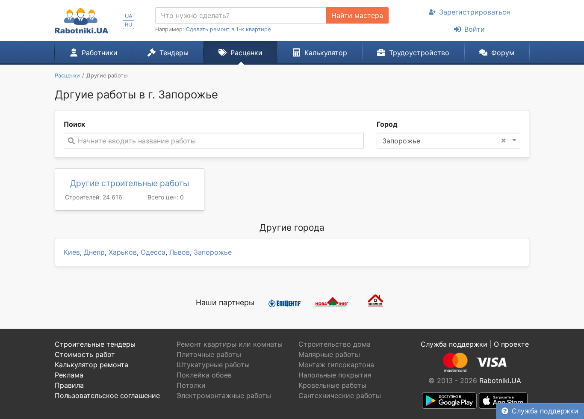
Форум (502, 52)
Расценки (246, 52)
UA (129, 16)
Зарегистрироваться (474, 12)
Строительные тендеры (95, 344)
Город (387, 124)
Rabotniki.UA (500, 380)
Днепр (94, 252)
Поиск (74, 124)
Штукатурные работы (213, 364)
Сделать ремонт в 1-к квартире (228, 29)
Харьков (123, 252)
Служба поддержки (545, 411)
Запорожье (213, 252)
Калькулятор (325, 52)
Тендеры (174, 52)
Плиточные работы (209, 354)
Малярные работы (329, 354)
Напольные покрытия (335, 375)
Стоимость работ (85, 354)
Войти (474, 29)
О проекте (511, 344)
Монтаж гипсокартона (336, 364)
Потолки (191, 385)
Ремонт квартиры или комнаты (230, 344)
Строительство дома (334, 344)
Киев (72, 252)
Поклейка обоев (204, 375)
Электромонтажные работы (224, 395)
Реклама (69, 375)
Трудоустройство (419, 52)
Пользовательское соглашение (107, 395)
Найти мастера (357, 15)
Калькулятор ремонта (91, 364)
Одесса (153, 252)
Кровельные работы (332, 385)
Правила (69, 385)
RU (128, 24)
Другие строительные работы (129, 183)
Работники (100, 52)
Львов (179, 252)
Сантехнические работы (339, 395)
